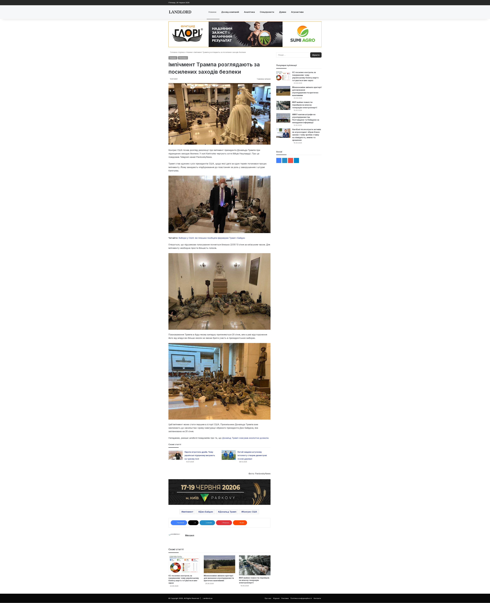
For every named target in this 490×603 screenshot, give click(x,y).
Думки (282, 12)
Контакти (317, 598)
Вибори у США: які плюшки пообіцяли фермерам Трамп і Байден (212, 238)
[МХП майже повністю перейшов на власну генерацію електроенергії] (255, 565)
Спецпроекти (267, 12)
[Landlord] (179, 12)
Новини (212, 12)
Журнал (276, 598)
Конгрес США (250, 511)
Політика (183, 58)
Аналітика (249, 12)
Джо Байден (206, 511)
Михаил (189, 535)
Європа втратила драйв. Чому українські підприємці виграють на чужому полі (200, 455)
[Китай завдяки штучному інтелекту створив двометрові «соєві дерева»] (229, 455)
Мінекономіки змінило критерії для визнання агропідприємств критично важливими (219, 578)
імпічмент (188, 511)
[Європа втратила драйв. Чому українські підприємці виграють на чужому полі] (176, 455)
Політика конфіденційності (301, 598)
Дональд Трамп (227, 511)
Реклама (285, 598)
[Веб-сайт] (186, 539)
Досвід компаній (230, 12)
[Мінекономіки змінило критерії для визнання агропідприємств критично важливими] (219, 564)
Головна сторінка (177, 52)
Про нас (268, 598)
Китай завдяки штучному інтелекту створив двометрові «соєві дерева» (252, 455)
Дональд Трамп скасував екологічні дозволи (245, 438)
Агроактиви (297, 12)
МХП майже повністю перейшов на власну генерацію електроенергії (254, 580)
